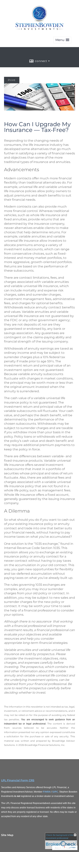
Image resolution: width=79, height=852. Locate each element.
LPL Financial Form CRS (17, 780)
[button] (62, 40)
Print (12, 80)
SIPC (55, 791)
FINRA (47, 791)
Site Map (7, 835)
